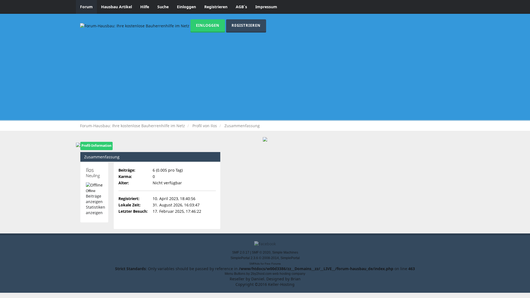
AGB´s (241, 6)
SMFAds (254, 263)
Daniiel (257, 278)
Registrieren (215, 6)
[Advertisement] (265, 74)
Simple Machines (285, 252)
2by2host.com (261, 274)
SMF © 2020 (261, 252)
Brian (296, 278)
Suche (163, 6)
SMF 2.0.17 (240, 252)
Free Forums (273, 263)
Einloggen (186, 6)
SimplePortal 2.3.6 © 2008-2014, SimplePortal (265, 258)
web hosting (281, 274)
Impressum (266, 6)
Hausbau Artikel (116, 6)
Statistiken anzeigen (95, 209)
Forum (86, 6)
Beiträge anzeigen (94, 198)
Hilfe (144, 6)
